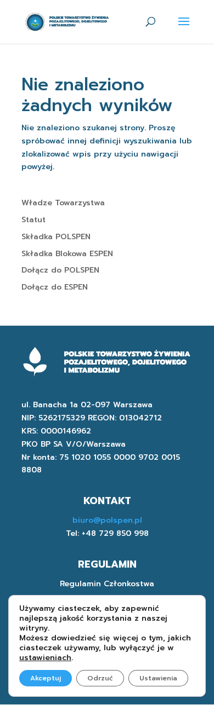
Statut (33, 220)
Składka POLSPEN (56, 236)
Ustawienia (158, 678)
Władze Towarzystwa (63, 203)
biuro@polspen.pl (107, 520)
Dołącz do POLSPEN (60, 270)
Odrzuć (100, 678)
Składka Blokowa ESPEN (67, 253)
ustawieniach (45, 658)
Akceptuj (45, 678)
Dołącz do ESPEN (54, 287)
